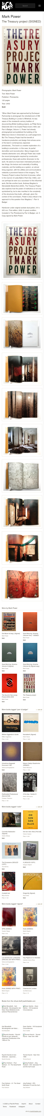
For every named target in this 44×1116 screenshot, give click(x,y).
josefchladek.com (35, 1111)
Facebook (13, 1106)
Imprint (24, 1104)
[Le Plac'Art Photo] (7, 5)
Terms (5, 1106)
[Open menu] (39, 5)
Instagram (22, 1106)
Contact (37, 1104)
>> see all (39, 710)
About (31, 1104)
